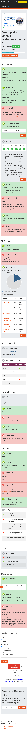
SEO (4, 652)
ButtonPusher (14, 723)
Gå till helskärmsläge (14, 666)
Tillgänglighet (6, 648)
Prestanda (5, 647)
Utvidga (23, 135)
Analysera (4, 661)
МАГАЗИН (6, 302)
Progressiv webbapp (8, 654)
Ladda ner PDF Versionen (10, 55)
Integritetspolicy (8, 726)
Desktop (5, 639)
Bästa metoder (7, 650)
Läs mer (8, 6)
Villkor (6, 728)
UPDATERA (16, 46)
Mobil (4, 641)
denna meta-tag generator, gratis (11, 116)
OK (22, 2)
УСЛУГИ (5, 307)
